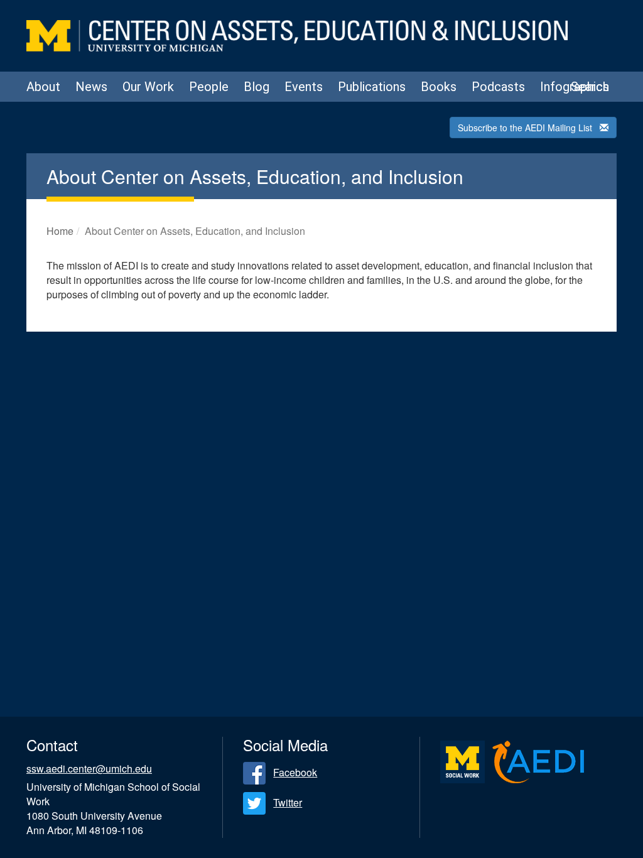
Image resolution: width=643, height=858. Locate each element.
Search (590, 86)
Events (303, 86)
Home (59, 231)
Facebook (295, 772)
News (91, 86)
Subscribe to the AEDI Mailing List (525, 127)
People (209, 86)
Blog (256, 86)
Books (439, 86)
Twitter (287, 802)
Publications (372, 86)
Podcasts (498, 86)
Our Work (148, 86)
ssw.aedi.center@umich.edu (89, 768)
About (43, 86)
